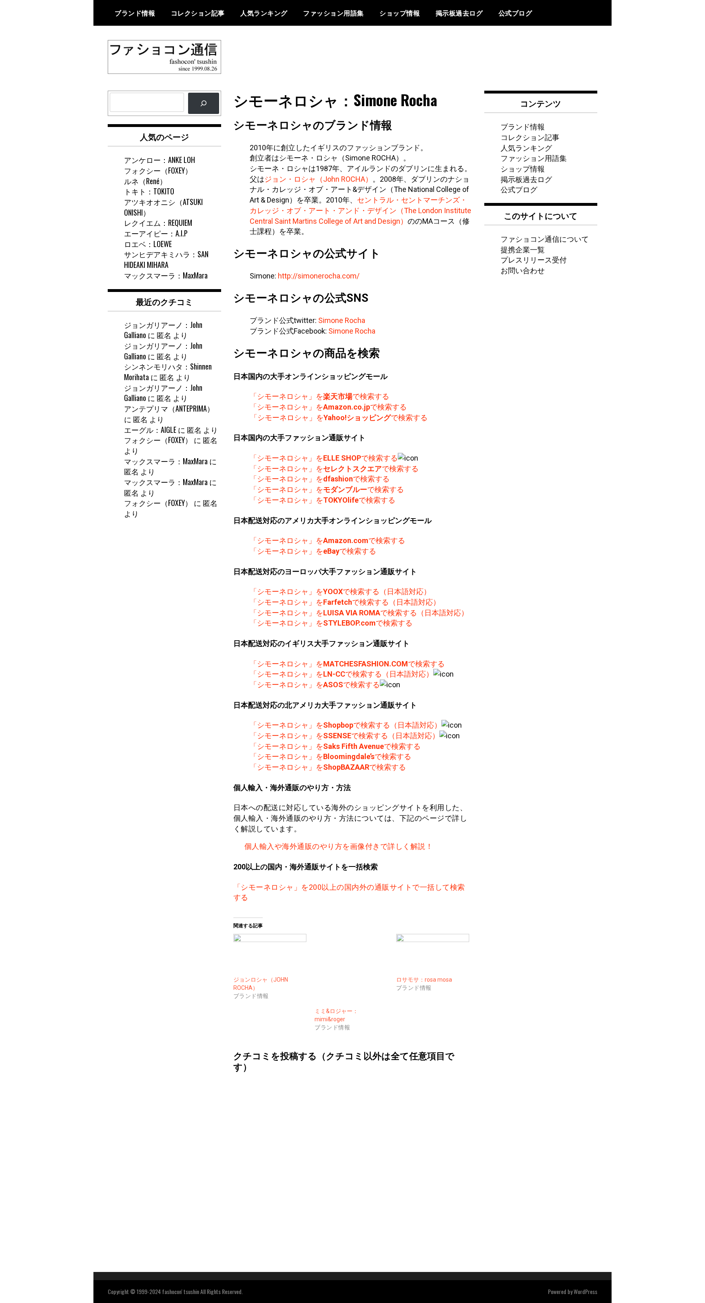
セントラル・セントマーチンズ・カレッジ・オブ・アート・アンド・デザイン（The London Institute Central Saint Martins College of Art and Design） (360, 210)
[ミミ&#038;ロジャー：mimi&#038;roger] (351, 970)
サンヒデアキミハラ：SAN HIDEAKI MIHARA (166, 259)
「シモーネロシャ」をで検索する (319, 396)
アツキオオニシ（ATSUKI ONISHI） (163, 207)
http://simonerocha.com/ (318, 276)
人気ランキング (264, 13)
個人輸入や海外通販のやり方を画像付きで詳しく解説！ (338, 846)
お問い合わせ (523, 270)
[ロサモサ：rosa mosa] (433, 955)
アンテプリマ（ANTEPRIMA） (169, 408)
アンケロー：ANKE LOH (159, 159)
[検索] (203, 103)
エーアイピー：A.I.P (156, 233)
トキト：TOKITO (149, 191)
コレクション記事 (198, 13)
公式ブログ (515, 13)
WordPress (585, 1291)
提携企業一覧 (523, 249)
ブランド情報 (135, 13)
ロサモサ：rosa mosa (424, 979)
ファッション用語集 (333, 13)
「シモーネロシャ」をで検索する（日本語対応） (340, 591)
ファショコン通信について (545, 238)
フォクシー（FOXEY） (158, 170)
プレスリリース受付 (534, 259)
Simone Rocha (341, 320)
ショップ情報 (399, 13)
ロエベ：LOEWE (148, 243)
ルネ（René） (145, 181)
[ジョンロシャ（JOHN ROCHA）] (270, 955)
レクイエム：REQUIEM (158, 222)
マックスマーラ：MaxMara (166, 275)
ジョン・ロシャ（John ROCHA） (318, 179)
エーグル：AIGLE (150, 429)
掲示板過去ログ (459, 13)
